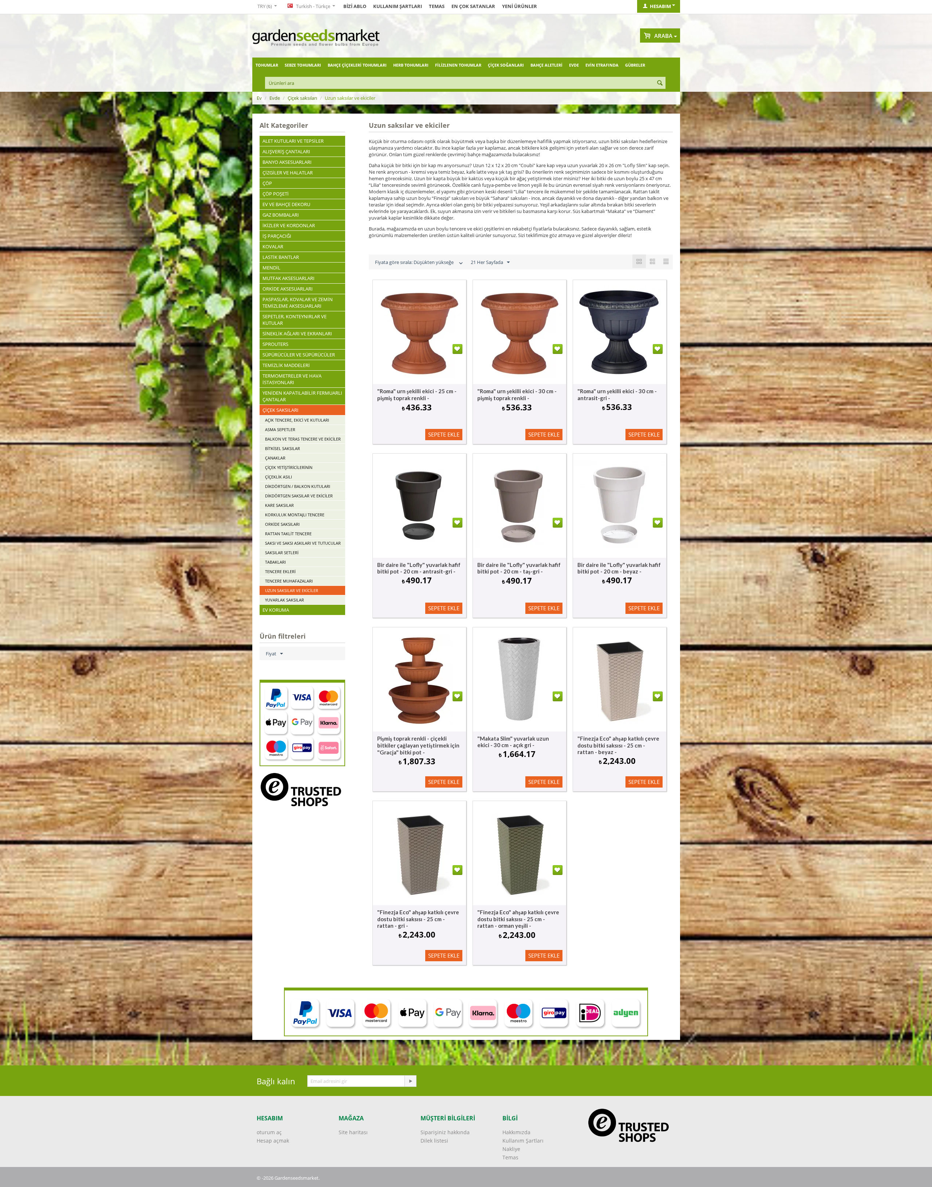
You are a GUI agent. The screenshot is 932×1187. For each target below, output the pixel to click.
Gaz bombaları (280, 215)
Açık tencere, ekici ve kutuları (297, 420)
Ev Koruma (275, 610)
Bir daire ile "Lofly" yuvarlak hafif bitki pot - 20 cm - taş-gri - (519, 568)
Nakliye (511, 1148)
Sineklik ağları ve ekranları (297, 333)
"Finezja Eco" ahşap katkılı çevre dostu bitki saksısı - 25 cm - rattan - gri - (418, 919)
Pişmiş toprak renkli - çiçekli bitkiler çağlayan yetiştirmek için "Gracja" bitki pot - (418, 745)
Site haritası (353, 1132)
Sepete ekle (443, 434)
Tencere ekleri (280, 571)
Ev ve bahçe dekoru (286, 204)
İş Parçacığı (276, 236)
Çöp (267, 183)
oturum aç (269, 1132)
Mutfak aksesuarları (288, 278)
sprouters (275, 344)
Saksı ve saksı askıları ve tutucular (303, 543)
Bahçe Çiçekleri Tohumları (357, 65)
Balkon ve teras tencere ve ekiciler (303, 439)
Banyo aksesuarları (287, 162)
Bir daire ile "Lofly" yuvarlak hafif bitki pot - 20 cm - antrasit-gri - (419, 568)
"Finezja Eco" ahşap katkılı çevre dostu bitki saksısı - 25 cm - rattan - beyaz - (618, 745)
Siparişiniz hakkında (445, 1132)
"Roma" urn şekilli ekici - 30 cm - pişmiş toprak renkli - (517, 394)
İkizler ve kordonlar (288, 225)
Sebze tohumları (303, 65)
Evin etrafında (602, 65)
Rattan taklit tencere (288, 533)
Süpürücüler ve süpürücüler (298, 354)
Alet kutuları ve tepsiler (293, 141)
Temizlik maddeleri (286, 365)
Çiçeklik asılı (278, 477)
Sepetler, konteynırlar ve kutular (294, 319)
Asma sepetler (280, 429)
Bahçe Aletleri (546, 65)
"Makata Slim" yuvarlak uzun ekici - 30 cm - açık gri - (513, 741)
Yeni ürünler (519, 6)
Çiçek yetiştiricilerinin (288, 467)
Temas (437, 6)
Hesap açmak (273, 1140)
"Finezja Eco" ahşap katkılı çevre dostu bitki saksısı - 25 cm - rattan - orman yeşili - (518, 919)
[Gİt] (410, 1081)
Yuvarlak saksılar (284, 600)
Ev (259, 98)
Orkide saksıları (282, 524)
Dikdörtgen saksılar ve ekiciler (299, 495)
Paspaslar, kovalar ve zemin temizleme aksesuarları (297, 302)
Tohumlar (267, 65)
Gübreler (635, 65)
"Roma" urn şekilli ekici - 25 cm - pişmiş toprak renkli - (417, 394)
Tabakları (275, 562)
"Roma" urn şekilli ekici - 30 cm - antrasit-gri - (617, 394)
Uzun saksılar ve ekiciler (291, 590)
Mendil (271, 267)
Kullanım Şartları (397, 6)
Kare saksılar (279, 505)
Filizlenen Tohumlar (458, 65)
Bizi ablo (354, 6)
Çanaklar (275, 458)
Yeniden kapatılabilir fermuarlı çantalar (302, 396)
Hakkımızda (516, 1132)
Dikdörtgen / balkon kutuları (297, 486)
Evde (574, 65)
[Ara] (660, 83)
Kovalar (272, 246)
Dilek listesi (434, 1140)
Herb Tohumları (411, 65)
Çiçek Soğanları (506, 65)
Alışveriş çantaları (286, 151)
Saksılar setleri (282, 552)
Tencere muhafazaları (289, 581)
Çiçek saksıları (302, 98)
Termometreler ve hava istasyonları (291, 379)
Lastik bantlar (280, 257)
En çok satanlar (473, 6)
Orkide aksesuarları (287, 288)
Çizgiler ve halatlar (287, 172)
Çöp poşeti (275, 193)
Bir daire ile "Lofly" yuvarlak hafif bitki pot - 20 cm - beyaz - (619, 568)
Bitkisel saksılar (282, 448)
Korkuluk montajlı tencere (294, 514)
